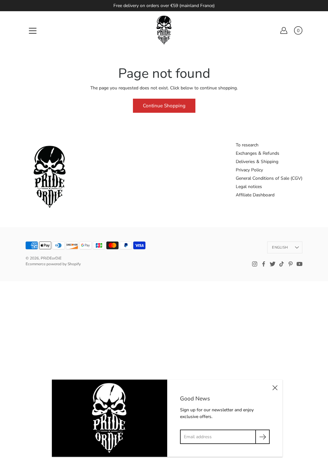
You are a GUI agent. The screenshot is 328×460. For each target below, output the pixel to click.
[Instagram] (255, 264)
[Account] (284, 30)
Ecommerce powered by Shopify (53, 264)
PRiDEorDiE (51, 258)
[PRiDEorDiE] (164, 30)
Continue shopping (164, 105)
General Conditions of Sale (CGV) (269, 178)
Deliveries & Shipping (257, 162)
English (280, 247)
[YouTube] (299, 264)
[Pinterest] (290, 264)
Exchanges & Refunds (257, 153)
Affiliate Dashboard (255, 195)
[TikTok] (281, 264)
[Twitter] (272, 264)
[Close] (275, 387)
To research (247, 145)
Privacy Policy (249, 170)
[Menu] (33, 30)
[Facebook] (263, 264)
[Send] (262, 437)
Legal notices (249, 187)
